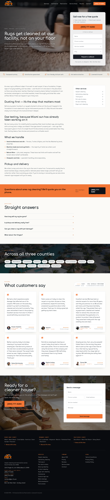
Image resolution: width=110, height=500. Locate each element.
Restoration (63, 3)
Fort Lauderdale (71, 261)
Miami (7, 261)
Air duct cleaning (89, 102)
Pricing (64, 459)
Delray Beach (56, 266)
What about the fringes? (14, 235)
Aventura (37, 261)
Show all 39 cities (80, 442)
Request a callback (87, 57)
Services (46, 3)
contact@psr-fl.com (27, 409)
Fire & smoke (41, 484)
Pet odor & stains (89, 99)
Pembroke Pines (10, 266)
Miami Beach (16, 261)
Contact (88, 3)
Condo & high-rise (43, 476)
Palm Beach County (80, 437)
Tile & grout (89, 97)
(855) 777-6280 (99, 3)
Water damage (42, 479)
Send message (84, 416)
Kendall (52, 261)
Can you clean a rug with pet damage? (19, 229)
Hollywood (82, 261)
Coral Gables (27, 261)
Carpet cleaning (89, 92)
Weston (90, 261)
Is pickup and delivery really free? (17, 223)
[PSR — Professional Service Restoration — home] (9, 3)
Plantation (22, 266)
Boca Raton (31, 266)
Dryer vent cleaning (89, 104)
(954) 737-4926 (15, 409)
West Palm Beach (44, 266)
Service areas (66, 464)
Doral (44, 261)
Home (6, 28)
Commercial (54, 3)
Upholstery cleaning (89, 94)
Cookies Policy (89, 462)
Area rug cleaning (43, 467)
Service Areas (73, 3)
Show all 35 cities (11, 444)
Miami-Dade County (10, 437)
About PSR (65, 457)
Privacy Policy (89, 459)
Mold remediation (43, 481)
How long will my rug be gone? (16, 216)
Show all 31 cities (46, 444)
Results (82, 3)
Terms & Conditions (91, 457)
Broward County (44, 437)
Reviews (64, 462)
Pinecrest (60, 261)
